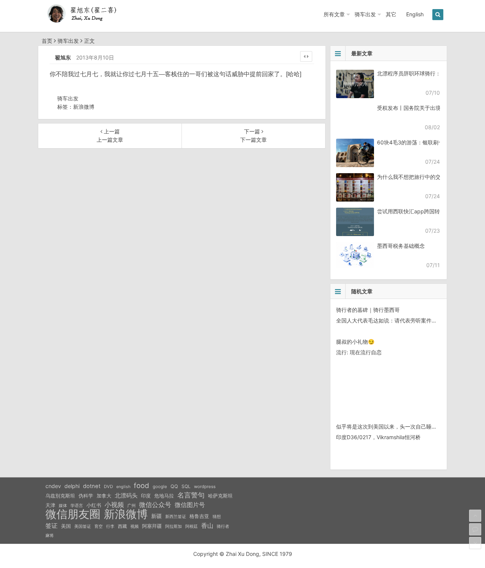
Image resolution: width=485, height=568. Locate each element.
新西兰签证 (175, 516)
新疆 (156, 516)
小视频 (114, 505)
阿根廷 (191, 526)
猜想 (217, 516)
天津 (50, 505)
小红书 (93, 505)
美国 (66, 526)
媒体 (63, 505)
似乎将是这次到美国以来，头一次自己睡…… (388, 426)
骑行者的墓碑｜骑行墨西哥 (368, 310)
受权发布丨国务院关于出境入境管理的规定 (427, 108)
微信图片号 (190, 505)
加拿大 (104, 496)
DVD (108, 486)
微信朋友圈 (72, 514)
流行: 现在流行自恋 (359, 352)
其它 (391, 14)
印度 (146, 496)
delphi (72, 486)
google (160, 486)
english (123, 486)
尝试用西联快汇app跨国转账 (411, 211)
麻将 (49, 535)
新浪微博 (83, 106)
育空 (98, 526)
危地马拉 (164, 496)
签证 (51, 525)
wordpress (205, 486)
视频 (134, 526)
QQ (174, 486)
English (415, 14)
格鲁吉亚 (199, 516)
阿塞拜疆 (152, 526)
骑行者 (223, 526)
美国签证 (82, 526)
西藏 (122, 526)
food (141, 485)
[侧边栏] (306, 56)
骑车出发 (365, 14)
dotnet (91, 486)
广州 (131, 505)
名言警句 (191, 495)
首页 (47, 41)
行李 (110, 526)
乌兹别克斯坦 (60, 496)
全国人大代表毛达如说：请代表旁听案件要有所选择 (397, 320)
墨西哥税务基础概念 (401, 246)
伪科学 (85, 496)
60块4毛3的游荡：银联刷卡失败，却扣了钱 (429, 142)
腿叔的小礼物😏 (355, 341)
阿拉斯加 (173, 526)
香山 (207, 525)
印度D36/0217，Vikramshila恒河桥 (378, 437)
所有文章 (334, 14)
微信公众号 (155, 505)
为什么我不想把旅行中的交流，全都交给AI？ (430, 177)
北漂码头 (126, 495)
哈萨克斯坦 (220, 496)
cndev (53, 486)
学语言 (76, 505)
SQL (186, 486)
